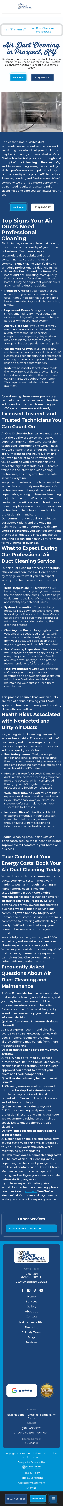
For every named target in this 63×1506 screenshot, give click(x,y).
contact (31, 1191)
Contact (31, 1316)
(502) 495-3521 (31, 1428)
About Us (31, 1311)
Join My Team (31, 1332)
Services (18, 30)
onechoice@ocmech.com (31, 1432)
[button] (53, 1499)
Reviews (31, 1342)
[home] (31, 6)
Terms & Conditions (31, 1477)
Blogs (31, 1337)
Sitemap (31, 1487)
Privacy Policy (31, 1472)
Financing (31, 1327)
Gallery (31, 1306)
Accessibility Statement (31, 1482)
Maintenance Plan (31, 1322)
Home (6, 30)
